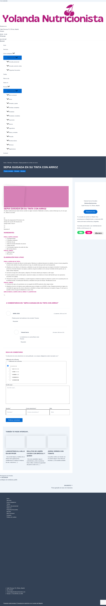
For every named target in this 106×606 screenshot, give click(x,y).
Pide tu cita (6, 78)
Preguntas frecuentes (14, 70)
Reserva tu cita (90, 211)
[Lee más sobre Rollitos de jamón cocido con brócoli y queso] (36, 447)
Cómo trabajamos (8, 53)
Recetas (5, 86)
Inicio (4, 45)
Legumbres (12, 128)
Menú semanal (13, 95)
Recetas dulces (13, 140)
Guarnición (11, 120)
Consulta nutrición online (15, 66)
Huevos (11, 124)
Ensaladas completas (14, 115)
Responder (15, 321)
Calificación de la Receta (12, 359)
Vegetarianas (12, 149)
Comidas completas (14, 107)
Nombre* (8, 408)
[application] (14, 53)
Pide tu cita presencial (12, 506)
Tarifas (5, 74)
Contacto (5, 153)
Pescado (11, 136)
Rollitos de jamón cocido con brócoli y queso (36, 453)
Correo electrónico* (31, 408)
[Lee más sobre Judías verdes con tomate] (57, 447)
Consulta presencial (14, 62)
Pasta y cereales (13, 132)
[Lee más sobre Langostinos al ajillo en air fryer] (15, 447)
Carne (10, 99)
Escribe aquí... (9, 384)
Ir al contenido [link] (3, 1)
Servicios (5, 49)
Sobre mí (5, 82)
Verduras (11, 144)
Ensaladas (11, 111)
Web (51, 408)
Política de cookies (11, 517)
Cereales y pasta (13, 103)
